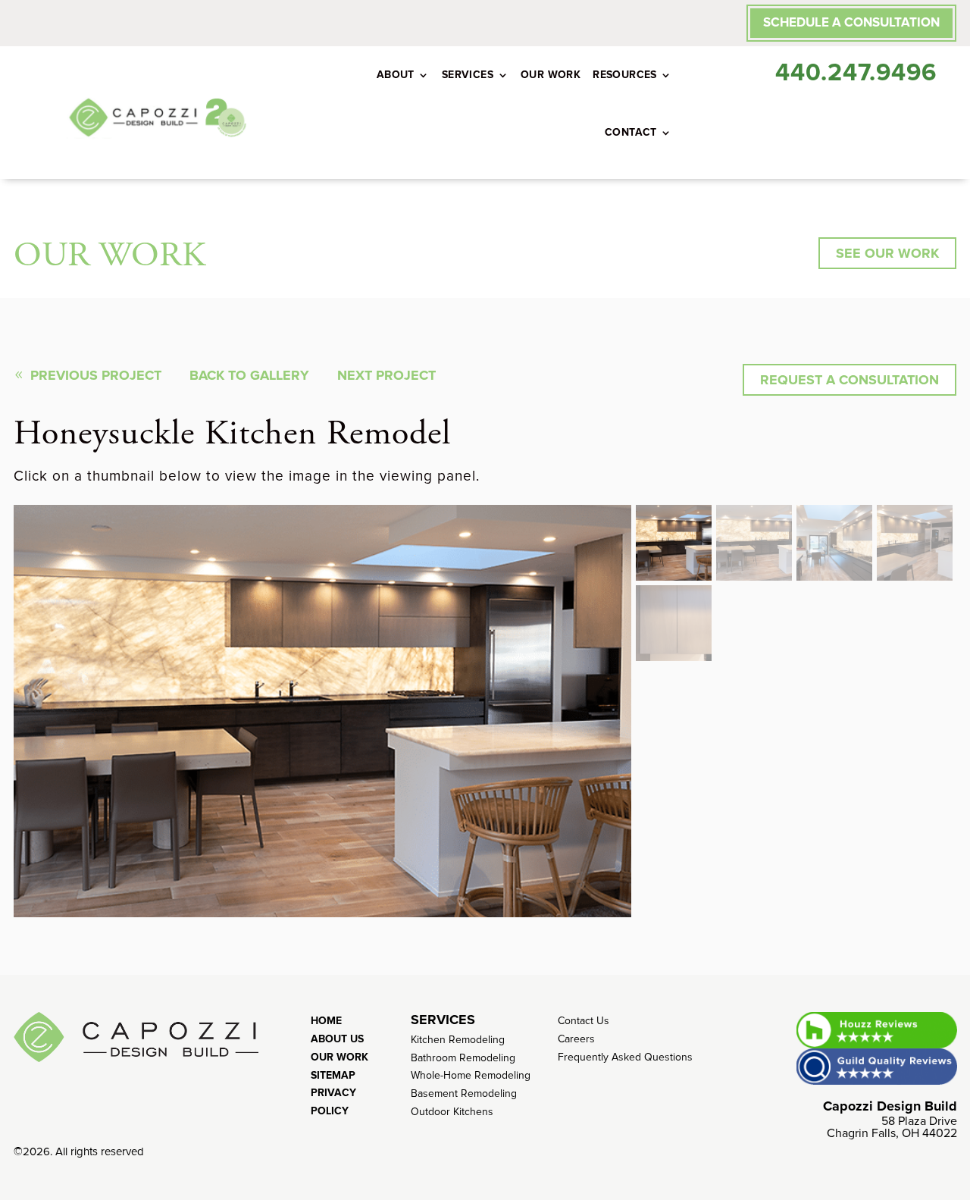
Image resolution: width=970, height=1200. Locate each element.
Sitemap (333, 1075)
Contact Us (583, 1020)
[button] (674, 543)
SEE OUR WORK (887, 253)
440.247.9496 (856, 73)
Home (326, 1020)
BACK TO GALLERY (249, 375)
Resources (625, 74)
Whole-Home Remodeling (470, 1075)
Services (467, 74)
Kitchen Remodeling (458, 1039)
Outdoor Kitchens (452, 1111)
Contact (631, 132)
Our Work (550, 74)
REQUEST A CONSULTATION (849, 379)
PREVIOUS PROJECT (95, 375)
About (396, 74)
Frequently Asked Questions (625, 1057)
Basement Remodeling (464, 1093)
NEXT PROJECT (386, 375)
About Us (337, 1038)
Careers (576, 1038)
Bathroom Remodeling (463, 1057)
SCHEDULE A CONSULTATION (851, 22)
